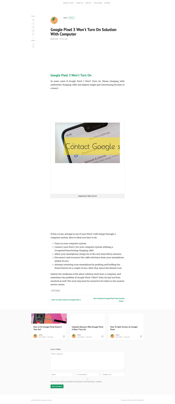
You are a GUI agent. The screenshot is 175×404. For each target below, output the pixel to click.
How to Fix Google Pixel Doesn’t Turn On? (47, 328)
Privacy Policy (68, 3)
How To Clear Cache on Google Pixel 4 (66, 300)
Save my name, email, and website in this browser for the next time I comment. (76, 382)
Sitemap (107, 3)
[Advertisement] (87, 58)
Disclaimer (98, 3)
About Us (79, 3)
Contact (88, 3)
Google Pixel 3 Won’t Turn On (71, 75)
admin (68, 18)
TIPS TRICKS (56, 291)
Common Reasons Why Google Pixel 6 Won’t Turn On (87, 328)
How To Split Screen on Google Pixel (124, 328)
